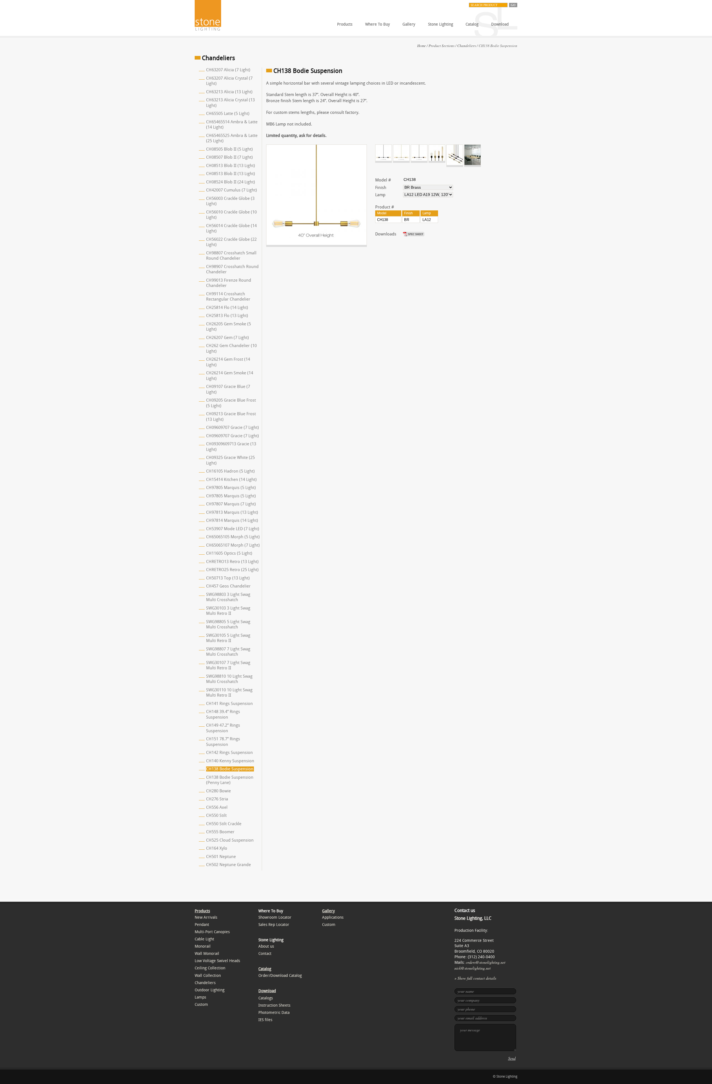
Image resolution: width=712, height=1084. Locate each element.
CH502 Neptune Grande (228, 864)
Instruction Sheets (274, 1005)
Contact (264, 953)
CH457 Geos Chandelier (228, 586)
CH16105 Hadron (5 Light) (230, 471)
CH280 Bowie (218, 790)
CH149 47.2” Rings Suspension (223, 728)
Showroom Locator (274, 917)
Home (421, 45)
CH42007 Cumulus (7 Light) (231, 190)
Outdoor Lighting (209, 990)
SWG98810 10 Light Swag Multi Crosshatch (229, 679)
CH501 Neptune (221, 856)
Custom (201, 1004)
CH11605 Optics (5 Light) (229, 553)
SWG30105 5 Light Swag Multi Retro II (228, 638)
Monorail (203, 946)
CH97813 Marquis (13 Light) (232, 512)
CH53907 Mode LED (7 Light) (232, 528)
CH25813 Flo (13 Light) (227, 315)
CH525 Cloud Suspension (230, 840)
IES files (265, 1019)
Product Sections (441, 45)
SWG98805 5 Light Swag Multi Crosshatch (228, 624)
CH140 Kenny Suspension (230, 760)
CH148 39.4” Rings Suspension (223, 714)
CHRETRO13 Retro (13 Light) (232, 561)
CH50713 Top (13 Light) (228, 578)
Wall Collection (208, 975)
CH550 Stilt (216, 815)
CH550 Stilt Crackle (223, 823)
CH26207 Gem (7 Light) (227, 337)
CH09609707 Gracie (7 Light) (232, 427)
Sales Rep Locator (273, 924)
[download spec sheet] (414, 234)
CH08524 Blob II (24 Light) (230, 182)
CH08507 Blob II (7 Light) (229, 157)
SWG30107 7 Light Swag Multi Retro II (228, 665)
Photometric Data (274, 1012)
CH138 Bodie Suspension (229, 768)
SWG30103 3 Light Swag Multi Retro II (228, 611)
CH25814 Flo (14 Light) (227, 307)
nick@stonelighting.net (472, 968)
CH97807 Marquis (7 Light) (231, 504)
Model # (383, 180)
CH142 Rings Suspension (229, 752)
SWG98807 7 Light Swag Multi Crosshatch (228, 652)
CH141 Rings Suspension (229, 703)
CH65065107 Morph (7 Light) (233, 545)
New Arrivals (206, 917)
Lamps (200, 997)
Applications (332, 917)
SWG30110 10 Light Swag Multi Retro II (229, 692)
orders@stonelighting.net (485, 962)
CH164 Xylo (216, 848)
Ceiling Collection (210, 968)
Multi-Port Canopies (212, 932)
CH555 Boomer (220, 831)
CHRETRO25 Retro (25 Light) (232, 569)
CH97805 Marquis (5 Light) (231, 487)
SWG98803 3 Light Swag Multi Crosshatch (228, 597)
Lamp (380, 194)
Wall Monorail (207, 953)
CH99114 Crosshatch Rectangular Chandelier (228, 296)
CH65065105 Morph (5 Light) (233, 536)
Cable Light (204, 939)
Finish (380, 187)
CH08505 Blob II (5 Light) (229, 149)
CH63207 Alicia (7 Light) (228, 69)
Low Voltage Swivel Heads (217, 960)
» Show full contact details (475, 978)
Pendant (202, 924)
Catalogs (265, 998)
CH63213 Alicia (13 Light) (229, 91)
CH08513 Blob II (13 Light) (230, 165)
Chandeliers (466, 45)
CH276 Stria (217, 799)
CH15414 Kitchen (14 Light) (231, 479)
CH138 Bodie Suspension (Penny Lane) (229, 780)
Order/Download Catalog (280, 975)
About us (266, 946)
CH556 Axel (217, 807)
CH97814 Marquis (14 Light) (232, 520)
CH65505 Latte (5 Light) (227, 113)
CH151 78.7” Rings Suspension (223, 741)
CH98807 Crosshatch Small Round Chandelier (231, 255)
